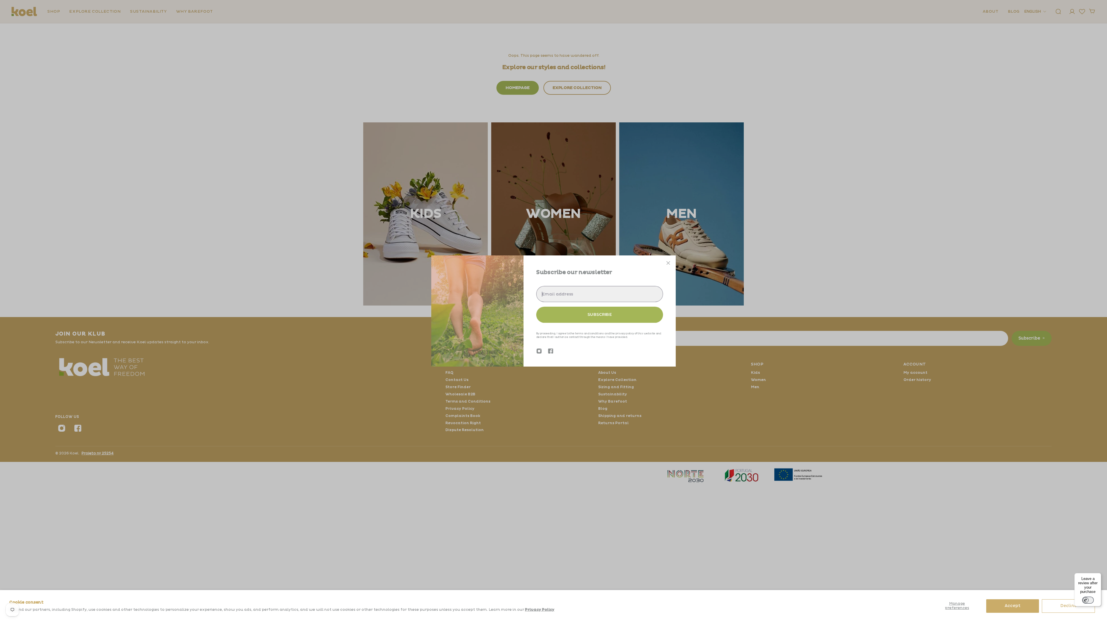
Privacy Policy (539, 609)
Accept (1013, 605)
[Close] (668, 263)
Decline (1068, 605)
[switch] (1088, 600)
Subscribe (600, 314)
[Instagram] (539, 351)
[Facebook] (551, 351)
